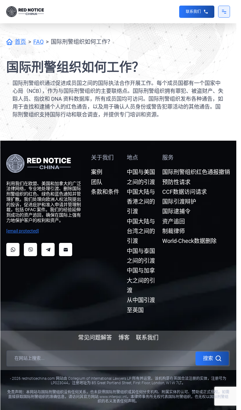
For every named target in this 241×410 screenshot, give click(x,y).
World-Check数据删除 (189, 241)
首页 (20, 41)
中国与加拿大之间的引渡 (141, 280)
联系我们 (193, 11)
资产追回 (173, 221)
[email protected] (22, 230)
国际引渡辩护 (179, 201)
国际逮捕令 (176, 211)
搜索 (208, 358)
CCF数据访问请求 (184, 191)
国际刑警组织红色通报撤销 (196, 172)
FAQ (38, 41)
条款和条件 (105, 191)
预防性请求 (176, 182)
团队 (96, 182)
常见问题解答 (95, 337)
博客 (124, 337)
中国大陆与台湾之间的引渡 (141, 231)
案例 (96, 172)
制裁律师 (173, 231)
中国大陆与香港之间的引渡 (141, 201)
